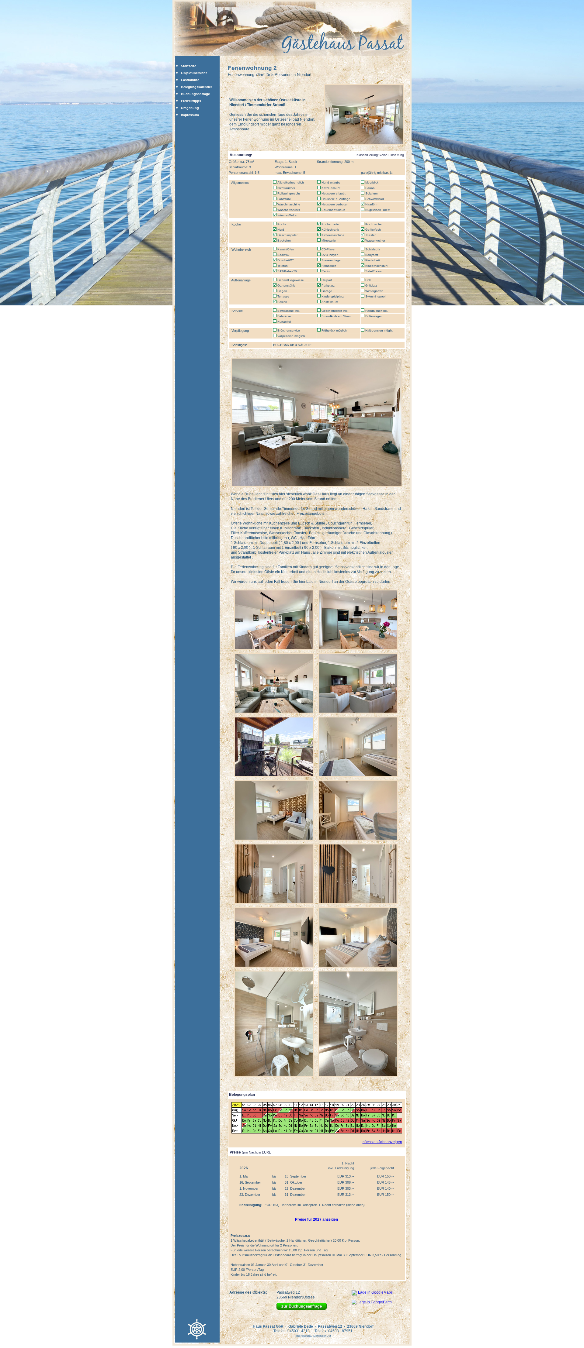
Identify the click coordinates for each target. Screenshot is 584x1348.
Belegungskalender (196, 87)
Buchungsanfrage (195, 94)
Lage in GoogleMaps (375, 1292)
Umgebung (190, 108)
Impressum (190, 115)
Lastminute (190, 80)
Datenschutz (322, 1335)
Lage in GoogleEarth (374, 1302)
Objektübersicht (194, 73)
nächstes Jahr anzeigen (382, 1142)
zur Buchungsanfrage (301, 1306)
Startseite (188, 66)
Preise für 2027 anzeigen (316, 1219)
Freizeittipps (191, 101)
